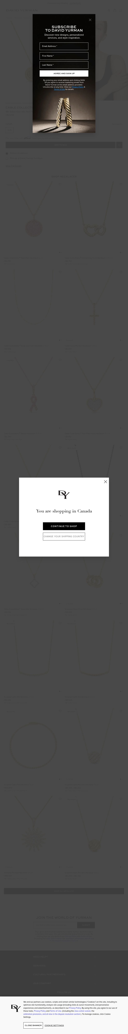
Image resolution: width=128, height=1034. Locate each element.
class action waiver (82, 1010)
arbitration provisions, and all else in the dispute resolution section (52, 1014)
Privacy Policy (78, 87)
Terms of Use (59, 89)
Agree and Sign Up (64, 73)
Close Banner (33, 1025)
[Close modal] (90, 19)
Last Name (47, 65)
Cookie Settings (54, 1025)
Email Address (49, 46)
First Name (47, 56)
